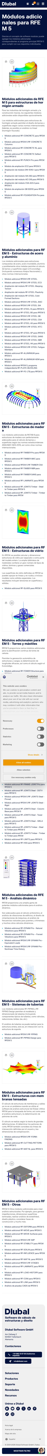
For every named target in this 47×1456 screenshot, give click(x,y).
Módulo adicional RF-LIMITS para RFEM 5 (23, 839)
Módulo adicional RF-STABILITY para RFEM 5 (24, 1244)
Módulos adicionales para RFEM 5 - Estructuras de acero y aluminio (23, 253)
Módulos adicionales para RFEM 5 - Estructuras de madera (23, 427)
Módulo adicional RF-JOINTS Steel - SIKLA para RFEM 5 (24, 822)
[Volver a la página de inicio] (9, 4)
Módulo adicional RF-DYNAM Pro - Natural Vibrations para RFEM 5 (23, 929)
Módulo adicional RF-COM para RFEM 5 (22, 1279)
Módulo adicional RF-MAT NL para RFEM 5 (24, 1149)
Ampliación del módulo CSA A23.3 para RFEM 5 (22, 184)
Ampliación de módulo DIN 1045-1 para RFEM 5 (25, 171)
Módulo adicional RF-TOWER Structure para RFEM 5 (24, 672)
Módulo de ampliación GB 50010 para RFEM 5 (24, 190)
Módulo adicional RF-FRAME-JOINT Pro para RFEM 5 (25, 785)
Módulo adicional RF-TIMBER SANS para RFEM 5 (23, 475)
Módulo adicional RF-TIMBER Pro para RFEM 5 (25, 454)
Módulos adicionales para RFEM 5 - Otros (23, 1202)
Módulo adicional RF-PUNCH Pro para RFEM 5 (24, 161)
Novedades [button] (12, 1390)
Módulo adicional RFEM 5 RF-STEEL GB (22, 316)
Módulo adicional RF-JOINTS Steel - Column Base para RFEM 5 (24, 810)
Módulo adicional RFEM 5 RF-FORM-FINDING (21, 1138)
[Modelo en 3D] (6, 61)
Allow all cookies (23, 762)
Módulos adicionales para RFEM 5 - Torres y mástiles (23, 642)
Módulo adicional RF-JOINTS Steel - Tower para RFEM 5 (23, 816)
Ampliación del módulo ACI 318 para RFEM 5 (24, 179)
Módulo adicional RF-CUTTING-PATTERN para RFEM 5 (23, 1144)
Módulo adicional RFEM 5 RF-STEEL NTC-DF (24, 328)
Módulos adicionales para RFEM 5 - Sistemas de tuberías (23, 1002)
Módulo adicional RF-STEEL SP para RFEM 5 (25, 333)
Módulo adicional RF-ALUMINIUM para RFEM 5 (22, 354)
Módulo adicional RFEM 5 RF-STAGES (22, 1263)
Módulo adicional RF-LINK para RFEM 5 (22, 1282)
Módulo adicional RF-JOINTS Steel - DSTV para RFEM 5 (23, 791)
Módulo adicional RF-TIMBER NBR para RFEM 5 (22, 469)
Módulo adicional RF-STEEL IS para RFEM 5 (24, 309)
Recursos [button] (11, 1395)
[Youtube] (13, 1409)
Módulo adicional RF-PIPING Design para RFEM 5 (23, 1039)
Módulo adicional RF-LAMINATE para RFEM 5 (24, 481)
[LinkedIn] (29, 1409)
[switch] (40, 729)
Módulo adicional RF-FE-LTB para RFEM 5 (23, 371)
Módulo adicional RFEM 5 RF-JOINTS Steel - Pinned (24, 797)
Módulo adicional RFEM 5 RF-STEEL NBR (23, 340)
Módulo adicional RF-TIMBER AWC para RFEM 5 (22, 460)
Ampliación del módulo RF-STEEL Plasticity (24, 292)
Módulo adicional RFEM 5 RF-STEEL (21, 279)
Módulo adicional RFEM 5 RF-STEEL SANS (24, 336)
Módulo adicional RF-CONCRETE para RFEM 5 (25, 137)
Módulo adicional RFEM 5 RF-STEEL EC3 (23, 282)
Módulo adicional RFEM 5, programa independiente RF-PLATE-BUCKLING (21, 366)
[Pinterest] (35, 1409)
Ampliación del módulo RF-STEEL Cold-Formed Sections (22, 297)
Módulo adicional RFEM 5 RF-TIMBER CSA (24, 465)
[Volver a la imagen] (12, 61)
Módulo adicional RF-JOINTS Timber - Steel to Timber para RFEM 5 (24, 488)
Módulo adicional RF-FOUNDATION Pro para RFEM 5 (24, 196)
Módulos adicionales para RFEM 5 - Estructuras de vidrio (23, 549)
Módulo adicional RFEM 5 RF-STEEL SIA (23, 305)
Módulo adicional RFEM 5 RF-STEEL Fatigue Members (24, 348)
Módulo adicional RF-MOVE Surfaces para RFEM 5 (23, 1235)
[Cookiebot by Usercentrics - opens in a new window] (28, 677)
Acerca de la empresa (13, 1430)
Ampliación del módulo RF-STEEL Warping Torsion (23, 287)
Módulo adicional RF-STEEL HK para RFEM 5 (25, 343)
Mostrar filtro (22, 1451)
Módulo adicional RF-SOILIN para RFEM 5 (23, 1250)
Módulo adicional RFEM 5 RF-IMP (20, 1240)
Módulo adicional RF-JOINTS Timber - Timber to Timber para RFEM (25, 494)
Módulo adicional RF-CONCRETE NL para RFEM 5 (23, 149)
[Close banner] (43, 677)
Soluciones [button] (12, 1373)
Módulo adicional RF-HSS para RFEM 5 (22, 843)
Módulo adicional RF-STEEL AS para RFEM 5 (25, 323)
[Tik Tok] (7, 1414)
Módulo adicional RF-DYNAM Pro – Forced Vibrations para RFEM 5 (23, 935)
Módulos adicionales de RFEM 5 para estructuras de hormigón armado (23, 102)
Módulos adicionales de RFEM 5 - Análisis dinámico (23, 896)
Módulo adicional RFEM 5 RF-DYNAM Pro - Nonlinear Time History (24, 947)
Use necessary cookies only (23, 777)
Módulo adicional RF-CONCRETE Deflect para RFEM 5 (23, 155)
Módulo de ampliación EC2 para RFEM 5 (23, 166)
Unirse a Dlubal (14, 1403)
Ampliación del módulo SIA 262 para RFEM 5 (24, 176)
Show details (33, 755)
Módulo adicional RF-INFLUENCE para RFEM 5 (25, 1254)
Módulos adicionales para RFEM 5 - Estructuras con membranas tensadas (23, 1096)
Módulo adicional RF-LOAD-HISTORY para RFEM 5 (23, 1273)
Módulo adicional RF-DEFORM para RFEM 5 (24, 1227)
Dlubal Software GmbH (19, 1329)
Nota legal (9, 1425)
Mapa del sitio (10, 1434)
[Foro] (7, 1409)
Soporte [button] (10, 1384)
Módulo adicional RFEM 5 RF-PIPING (21, 1034)
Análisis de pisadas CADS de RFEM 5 (21, 1286)
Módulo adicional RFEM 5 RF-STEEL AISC (23, 302)
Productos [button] (11, 1378)
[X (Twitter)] (24, 1409)
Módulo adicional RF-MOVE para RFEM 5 (23, 1230)
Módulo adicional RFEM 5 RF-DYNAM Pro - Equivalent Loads (24, 941)
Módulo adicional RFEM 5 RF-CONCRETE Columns (23, 143)
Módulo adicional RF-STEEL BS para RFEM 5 (25, 312)
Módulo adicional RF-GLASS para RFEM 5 (23, 588)
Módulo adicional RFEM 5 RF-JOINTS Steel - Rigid (24, 804)
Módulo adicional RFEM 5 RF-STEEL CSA (23, 320)
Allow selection (23, 770)
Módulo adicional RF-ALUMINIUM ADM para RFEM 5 (24, 360)
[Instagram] (13, 1414)
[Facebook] (18, 1409)
